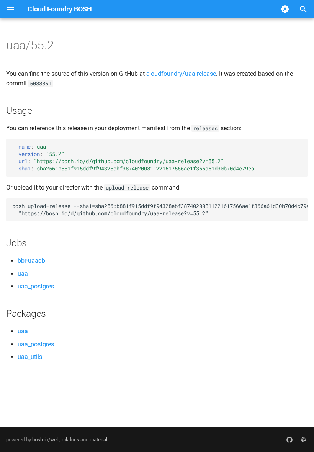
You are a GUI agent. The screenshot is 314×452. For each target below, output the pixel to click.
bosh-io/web (45, 439)
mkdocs (70, 439)
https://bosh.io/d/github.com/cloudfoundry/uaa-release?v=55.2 (129, 161)
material (98, 439)
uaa (23, 273)
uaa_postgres (36, 286)
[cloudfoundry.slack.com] (303, 440)
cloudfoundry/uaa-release (181, 73)
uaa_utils (30, 356)
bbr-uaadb (31, 260)
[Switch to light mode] (285, 9)
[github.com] (289, 440)
